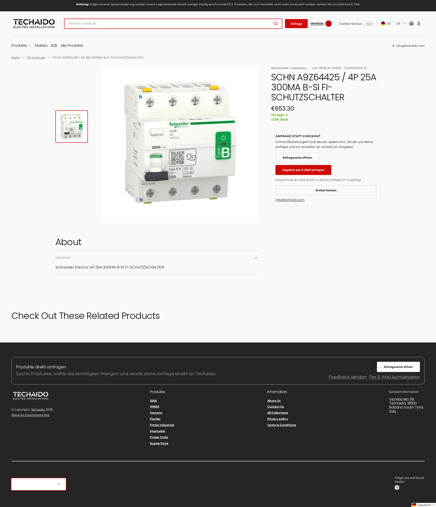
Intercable (157, 431)
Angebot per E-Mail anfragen (303, 170)
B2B (54, 45)
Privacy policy (277, 419)
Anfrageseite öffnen (297, 158)
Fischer (155, 419)
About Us (274, 401)
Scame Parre (159, 443)
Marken (41, 45)
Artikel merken (326, 190)
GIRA (153, 401)
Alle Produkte (72, 45)
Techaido (38, 409)
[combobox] (173, 24)
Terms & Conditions (281, 425)
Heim (15, 57)
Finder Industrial (162, 425)
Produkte (19, 45)
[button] (419, 24)
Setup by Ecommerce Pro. (30, 415)
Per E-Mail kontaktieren (394, 376)
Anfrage (296, 24)
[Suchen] (276, 24)
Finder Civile (159, 437)
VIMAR (154, 407)
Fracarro (156, 413)
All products (36, 57)
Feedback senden (348, 376)
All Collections (277, 413)
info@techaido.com (410, 46)
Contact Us (275, 407)
